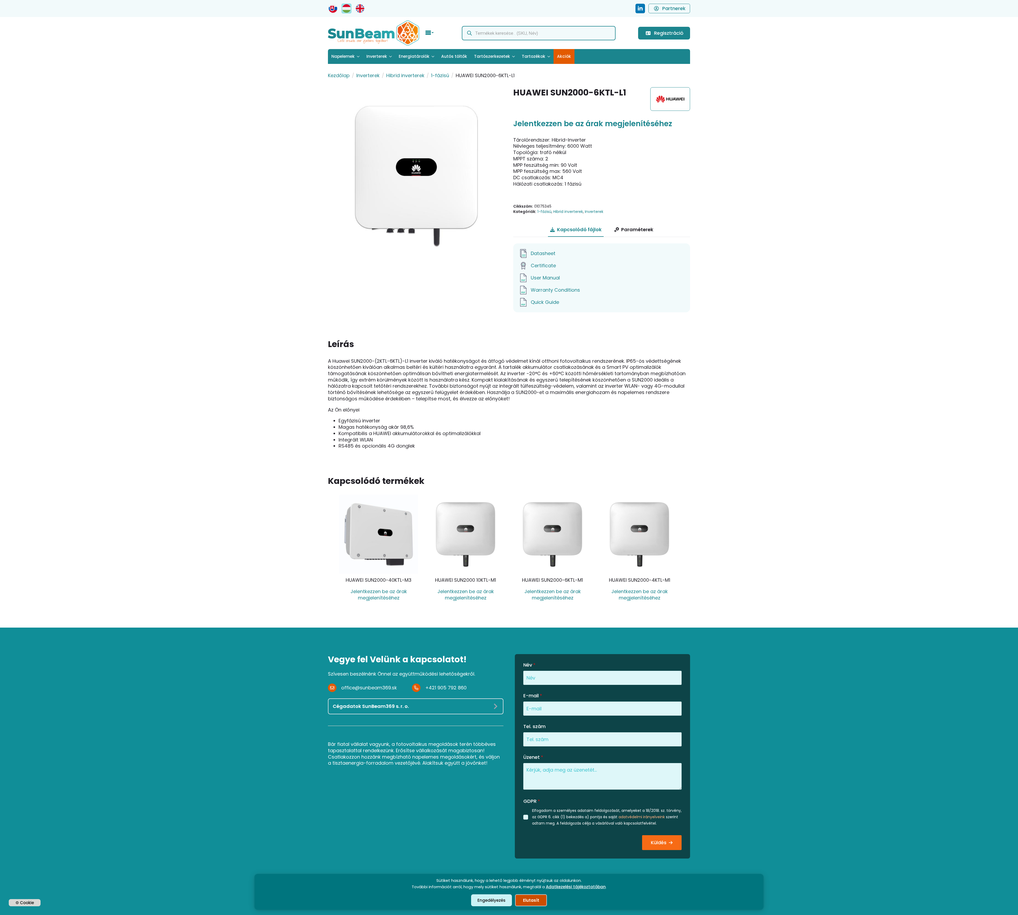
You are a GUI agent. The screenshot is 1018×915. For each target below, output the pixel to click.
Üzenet (533, 757)
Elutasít (531, 900)
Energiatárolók (414, 56)
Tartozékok (533, 56)
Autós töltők (454, 56)
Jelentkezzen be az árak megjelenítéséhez (592, 123)
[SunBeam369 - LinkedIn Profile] (640, 8)
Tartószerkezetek (492, 56)
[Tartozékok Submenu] (549, 56)
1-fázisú (440, 75)
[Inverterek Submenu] (391, 56)
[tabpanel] (601, 277)
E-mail (532, 695)
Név (529, 665)
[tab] (576, 230)
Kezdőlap (339, 75)
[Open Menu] (429, 33)
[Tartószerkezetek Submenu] (514, 56)
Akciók (564, 56)
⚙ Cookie (24, 902)
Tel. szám (534, 726)
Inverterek (376, 56)
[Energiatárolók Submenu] (433, 56)
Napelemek (343, 56)
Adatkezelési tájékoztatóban (576, 887)
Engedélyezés (491, 900)
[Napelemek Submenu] (359, 56)
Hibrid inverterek (405, 75)
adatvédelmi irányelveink (641, 817)
